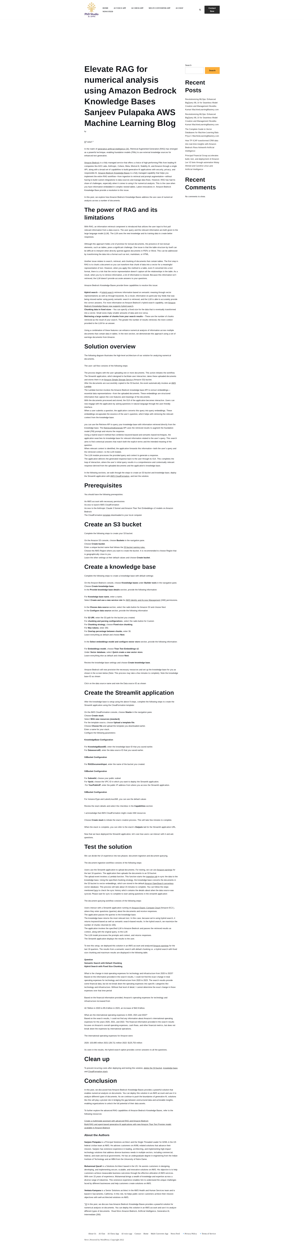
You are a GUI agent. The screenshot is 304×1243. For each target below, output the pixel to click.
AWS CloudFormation (119, 476)
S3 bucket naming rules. (134, 547)
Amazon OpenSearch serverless (159, 883)
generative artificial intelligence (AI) (113, 149)
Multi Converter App (159, 8)
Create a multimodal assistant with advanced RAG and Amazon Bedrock (116, 1121)
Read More (116, 1211)
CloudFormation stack (98, 1071)
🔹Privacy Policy (189, 1234)
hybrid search (107, 292)
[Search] (200, 10)
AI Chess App (137, 8)
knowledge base (170, 1068)
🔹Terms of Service (207, 1234)
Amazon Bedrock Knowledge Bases (114, 173)
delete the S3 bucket (153, 1068)
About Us (92, 1234)
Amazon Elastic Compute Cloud (146, 908)
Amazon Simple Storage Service (118, 380)
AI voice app (120, 8)
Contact (138, 1234)
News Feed (108, 11)
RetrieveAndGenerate (113, 428)
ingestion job (151, 876)
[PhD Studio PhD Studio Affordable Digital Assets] (91, 9)
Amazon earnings (164, 870)
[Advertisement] (152, 38)
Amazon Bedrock (92, 163)
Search (188, 65)
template (106, 515)
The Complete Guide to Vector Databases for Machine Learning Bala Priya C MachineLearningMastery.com (202, 132)
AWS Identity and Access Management (143, 600)
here (96, 890)
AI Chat (179, 8)
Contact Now (212, 9)
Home (105, 8)
